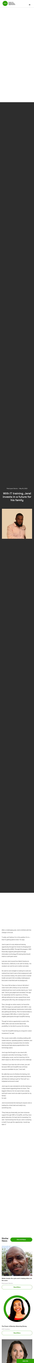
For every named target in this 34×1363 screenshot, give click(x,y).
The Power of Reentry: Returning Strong (14, 1326)
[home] (8, 4)
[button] (29, 4)
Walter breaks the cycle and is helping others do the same (17, 1279)
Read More (17, 1287)
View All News (21, 1240)
